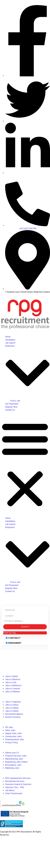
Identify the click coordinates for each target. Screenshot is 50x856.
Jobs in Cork (10, 682)
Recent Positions (13, 717)
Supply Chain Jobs (13, 733)
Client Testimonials (13, 793)
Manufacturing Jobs (14, 759)
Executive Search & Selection (18, 784)
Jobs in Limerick (12, 688)
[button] (25, 464)
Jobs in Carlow (11, 705)
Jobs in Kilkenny (12, 691)
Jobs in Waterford (13, 685)
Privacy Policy (11, 742)
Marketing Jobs (12, 768)
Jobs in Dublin (11, 676)
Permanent (14, 643)
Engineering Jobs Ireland (16, 762)
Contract (14, 638)
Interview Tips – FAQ (14, 787)
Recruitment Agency (14, 714)
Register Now (11, 407)
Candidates (10, 340)
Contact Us (10, 410)
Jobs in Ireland (11, 711)
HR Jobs (9, 727)
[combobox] (25, 621)
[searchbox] (25, 621)
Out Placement (11, 404)
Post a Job (15, 401)
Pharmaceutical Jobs (14, 739)
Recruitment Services (14, 781)
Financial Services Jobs (16, 756)
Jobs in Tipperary (13, 702)
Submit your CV (12, 752)
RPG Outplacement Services (18, 778)
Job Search (10, 343)
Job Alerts (9, 790)
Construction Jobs (13, 736)
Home (8, 337)
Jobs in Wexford (12, 679)
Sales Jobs (10, 730)
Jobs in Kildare (12, 708)
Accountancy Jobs (13, 765)
